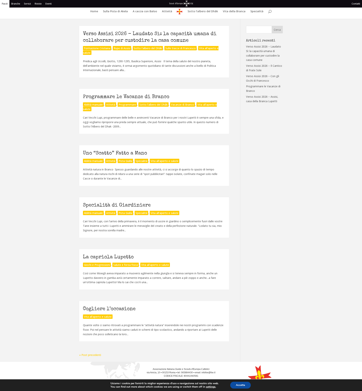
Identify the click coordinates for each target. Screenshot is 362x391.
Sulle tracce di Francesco (180, 48)
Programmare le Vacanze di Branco (126, 97)
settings (211, 387)
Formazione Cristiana (97, 48)
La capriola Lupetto (108, 257)
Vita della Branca (234, 11)
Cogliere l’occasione (109, 309)
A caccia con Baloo (145, 11)
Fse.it (5, 3)
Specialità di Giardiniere (117, 205)
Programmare (127, 104)
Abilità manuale (93, 104)
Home (94, 11)
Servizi (27, 3)
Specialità (256, 11)
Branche (15, 3)
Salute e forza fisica (125, 265)
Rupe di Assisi (122, 48)
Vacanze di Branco (182, 104)
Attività (167, 11)
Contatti (356, 3)
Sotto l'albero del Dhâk (148, 48)
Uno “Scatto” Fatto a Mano (115, 153)
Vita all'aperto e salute (164, 161)
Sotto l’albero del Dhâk (203, 11)
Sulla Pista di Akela (115, 11)
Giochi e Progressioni (97, 265)
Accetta (240, 385)
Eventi (48, 3)
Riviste (38, 3)
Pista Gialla (125, 161)
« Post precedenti (90, 355)
